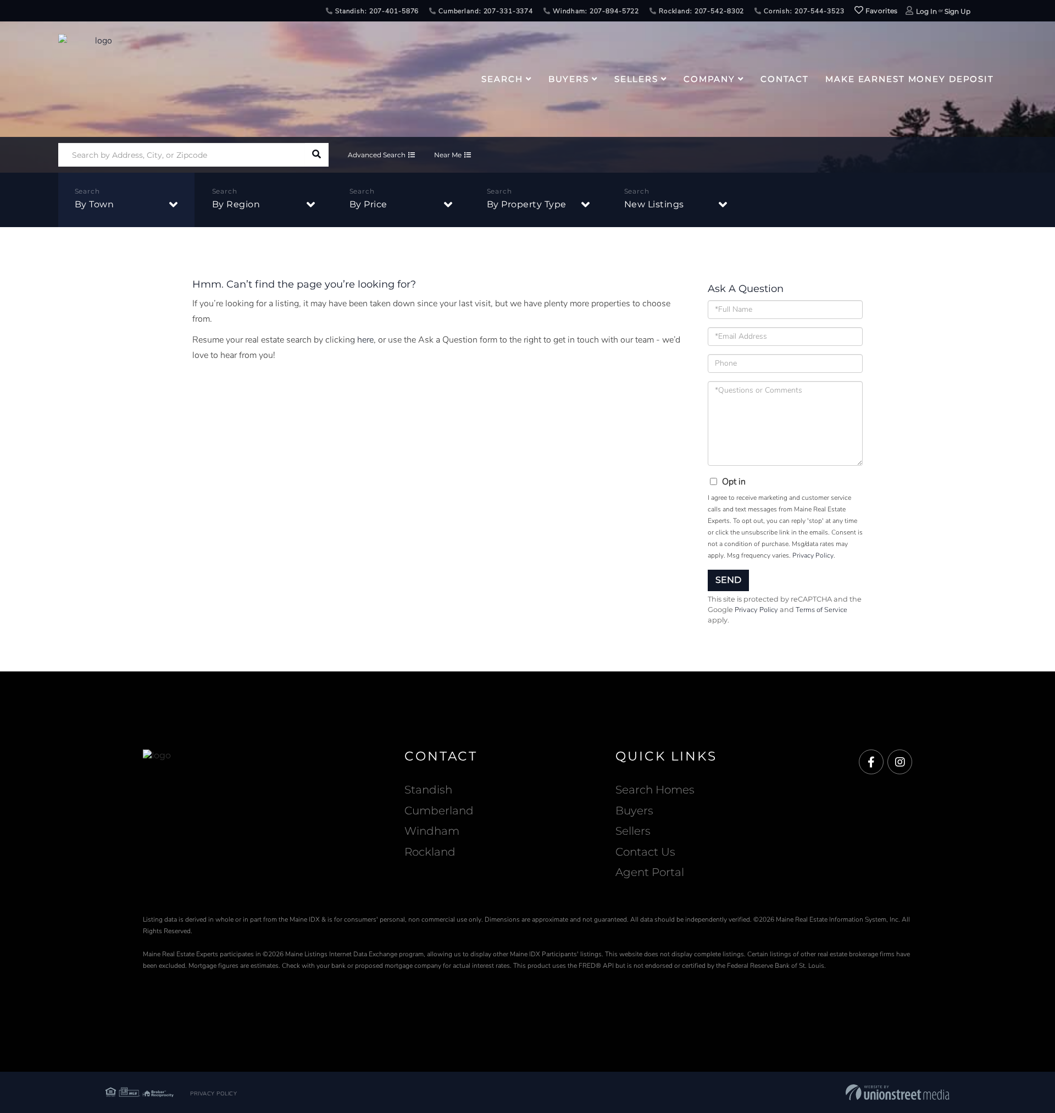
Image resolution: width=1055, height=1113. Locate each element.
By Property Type (527, 204)
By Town (94, 204)
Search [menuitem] (502, 79)
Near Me (448, 155)
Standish (428, 789)
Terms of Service (821, 610)
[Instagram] (900, 762)
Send (728, 580)
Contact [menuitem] (784, 79)
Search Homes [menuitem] (655, 789)
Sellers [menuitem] (636, 79)
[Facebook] (871, 762)
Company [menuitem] (709, 79)
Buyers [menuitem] (568, 79)
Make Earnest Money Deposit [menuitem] (909, 79)
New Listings (654, 204)
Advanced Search (377, 155)
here (365, 340)
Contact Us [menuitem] (645, 851)
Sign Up (957, 11)
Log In (926, 11)
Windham (431, 830)
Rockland (430, 851)
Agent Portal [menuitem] (649, 872)
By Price (368, 204)
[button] (317, 155)
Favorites (881, 11)
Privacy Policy (813, 555)
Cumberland (439, 810)
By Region (236, 204)
